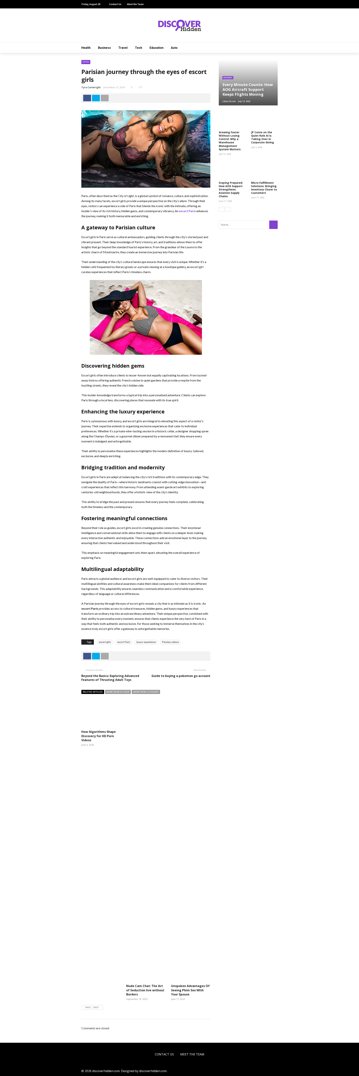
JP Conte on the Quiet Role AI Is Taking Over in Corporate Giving (262, 137)
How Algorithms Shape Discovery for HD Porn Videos (98, 736)
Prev (87, 1007)
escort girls (105, 642)
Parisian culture (170, 642)
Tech (138, 48)
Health (85, 48)
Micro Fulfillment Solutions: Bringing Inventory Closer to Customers (264, 188)
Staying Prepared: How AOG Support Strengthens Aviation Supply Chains (231, 189)
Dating (85, 62)
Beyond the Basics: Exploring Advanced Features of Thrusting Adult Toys (110, 678)
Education (156, 48)
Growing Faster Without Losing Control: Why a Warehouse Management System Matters (230, 140)
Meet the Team (135, 4)
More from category (146, 691)
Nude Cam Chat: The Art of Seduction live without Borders (145, 990)
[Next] (228, 209)
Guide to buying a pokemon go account (180, 676)
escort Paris (123, 642)
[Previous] (221, 209)
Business (104, 48)
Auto (174, 48)
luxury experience (146, 642)
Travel (123, 48)
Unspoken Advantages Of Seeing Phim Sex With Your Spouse (190, 990)
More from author (118, 691)
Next (96, 1007)
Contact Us (115, 4)
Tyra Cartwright (91, 87)
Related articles (93, 691)
